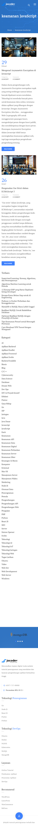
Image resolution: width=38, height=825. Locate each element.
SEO (3, 525)
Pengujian (6, 510)
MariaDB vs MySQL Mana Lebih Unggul (18, 306)
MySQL (4, 751)
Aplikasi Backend (9, 346)
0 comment (16, 79)
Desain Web (7, 385)
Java (3, 418)
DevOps (4, 781)
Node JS (5, 485)
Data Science (7, 378)
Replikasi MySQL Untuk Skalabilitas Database (16, 311)
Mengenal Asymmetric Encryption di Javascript (19, 72)
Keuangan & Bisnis (10, 460)
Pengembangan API (10, 503)
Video (4, 564)
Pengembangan (8, 500)
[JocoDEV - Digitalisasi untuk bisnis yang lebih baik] (8, 4)
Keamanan (6, 435)
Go (3, 407)
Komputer (6, 464)
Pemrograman (8, 493)
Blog (3, 368)
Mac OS (5, 471)
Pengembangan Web (10, 507)
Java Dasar (6, 421)
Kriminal (5, 468)
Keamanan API (8, 439)
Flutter (4, 400)
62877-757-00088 (12, 685)
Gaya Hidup (6, 403)
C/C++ (4, 371)
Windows (5, 578)
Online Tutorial (7, 770)
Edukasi (5, 396)
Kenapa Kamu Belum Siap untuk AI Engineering (16, 296)
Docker (4, 740)
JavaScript (5, 197)
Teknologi (6, 539)
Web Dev (5, 568)
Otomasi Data (7, 489)
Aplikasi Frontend (9, 353)
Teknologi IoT (7, 546)
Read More (8, 149)
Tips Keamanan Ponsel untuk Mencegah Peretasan (18, 322)
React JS (5, 521)
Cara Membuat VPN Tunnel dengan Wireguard (16, 328)
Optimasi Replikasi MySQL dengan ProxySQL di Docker (16, 317)
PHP (3, 514)
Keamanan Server (9, 453)
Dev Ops (5, 389)
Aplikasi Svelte (8, 357)
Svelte (4, 535)
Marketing (6, 482)
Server (4, 528)
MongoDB (5, 755)
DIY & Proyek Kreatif (10, 393)
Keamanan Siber (8, 457)
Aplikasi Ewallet (8, 350)
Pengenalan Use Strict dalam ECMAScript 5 (15, 190)
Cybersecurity (7, 375)
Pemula (5, 496)
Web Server (6, 575)
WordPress (6, 797)
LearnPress (6, 800)
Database (5, 382)
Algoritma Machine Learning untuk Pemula (16, 285)
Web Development (9, 571)
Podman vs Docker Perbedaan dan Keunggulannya (16, 302)
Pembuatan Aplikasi (9, 774)
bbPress (4, 808)
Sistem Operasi (8, 532)
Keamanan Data (8, 443)
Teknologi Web (8, 553)
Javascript (5, 79)
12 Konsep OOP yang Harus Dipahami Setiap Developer (17, 290)
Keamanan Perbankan (11, 450)
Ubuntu (5, 560)
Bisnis (4, 364)
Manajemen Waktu (9, 478)
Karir (4, 432)
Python (5, 518)
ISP (3, 410)
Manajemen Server (9, 475)
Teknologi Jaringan (9, 550)
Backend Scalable (9, 360)
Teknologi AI (7, 543)
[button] (15, 641)
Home (9, 30)
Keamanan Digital (9, 446)
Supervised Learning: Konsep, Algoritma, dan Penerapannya (19, 279)
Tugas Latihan (7, 557)
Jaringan (5, 414)
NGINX (4, 743)
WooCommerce (7, 804)
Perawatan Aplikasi (9, 778)
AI (2, 343)
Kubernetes (6, 747)
